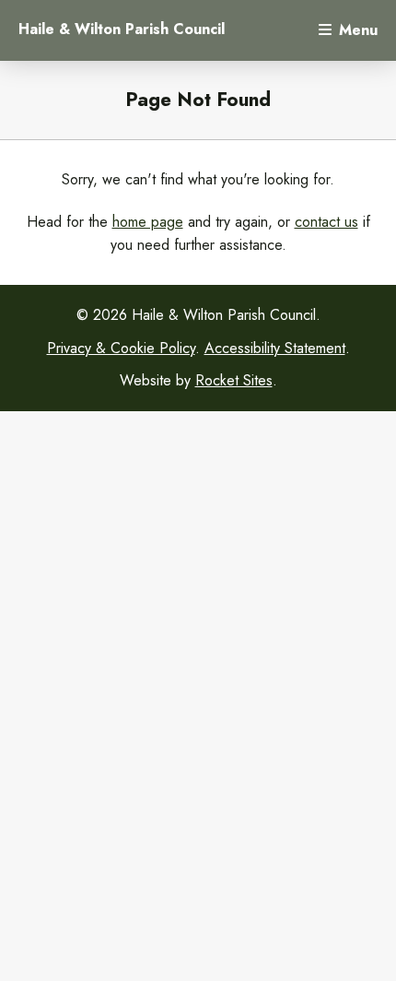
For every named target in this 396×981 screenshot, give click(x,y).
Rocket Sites (234, 380)
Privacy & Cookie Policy (121, 348)
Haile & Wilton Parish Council (121, 30)
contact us (326, 221)
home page (147, 221)
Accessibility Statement (274, 348)
